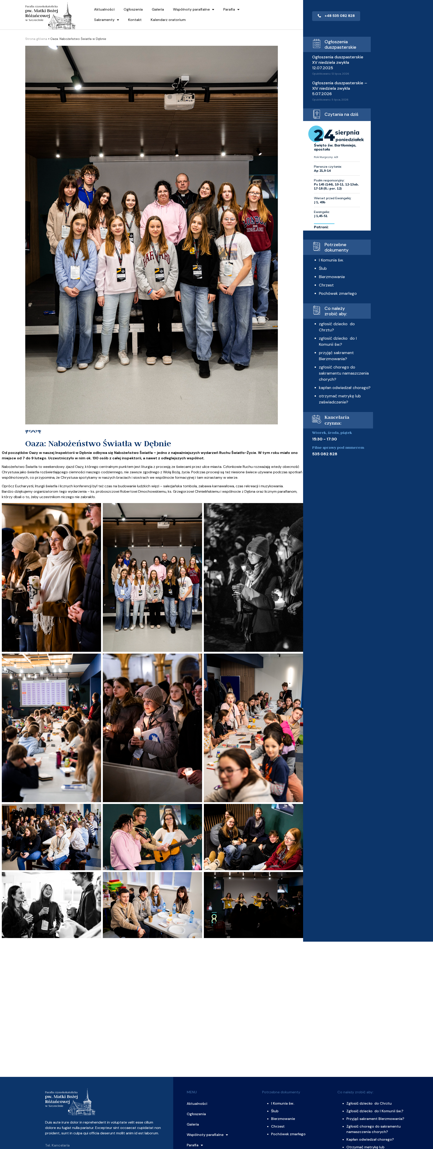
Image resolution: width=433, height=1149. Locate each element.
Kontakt (135, 19)
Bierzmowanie (332, 276)
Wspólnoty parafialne (191, 9)
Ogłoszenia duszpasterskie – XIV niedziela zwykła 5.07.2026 (339, 88)
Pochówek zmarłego (338, 293)
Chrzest (326, 285)
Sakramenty (104, 19)
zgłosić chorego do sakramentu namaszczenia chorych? (344, 373)
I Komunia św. (331, 260)
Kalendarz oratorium (168, 19)
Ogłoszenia (133, 9)
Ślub (323, 268)
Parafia (229, 9)
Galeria (158, 9)
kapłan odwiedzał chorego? (345, 387)
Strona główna (36, 39)
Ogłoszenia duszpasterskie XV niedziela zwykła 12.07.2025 (337, 62)
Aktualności (104, 9)
